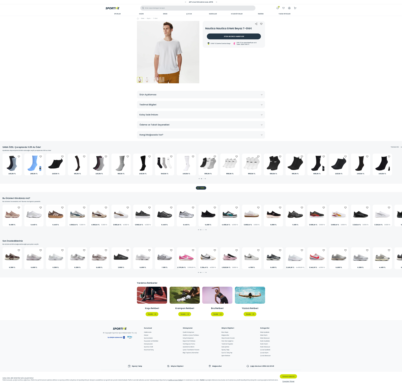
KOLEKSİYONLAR (237, 14)
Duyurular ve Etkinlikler (151, 341)
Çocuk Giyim (264, 353)
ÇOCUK (189, 14)
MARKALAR (213, 14)
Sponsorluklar (148, 338)
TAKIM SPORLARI (285, 14)
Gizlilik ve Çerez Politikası (191, 335)
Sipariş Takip (225, 350)
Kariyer (146, 335)
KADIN (141, 14)
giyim (149, 18)
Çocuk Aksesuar (265, 355)
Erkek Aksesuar (265, 338)
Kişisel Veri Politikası (189, 341)
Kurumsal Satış (149, 350)
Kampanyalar (148, 344)
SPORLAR (117, 14)
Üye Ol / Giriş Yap (227, 353)
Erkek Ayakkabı (264, 332)
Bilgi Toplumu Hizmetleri (190, 353)
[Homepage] (112, 8)
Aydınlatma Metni (188, 347)
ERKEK (165, 14)
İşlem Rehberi (226, 355)
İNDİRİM (260, 14)
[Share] (256, 24)
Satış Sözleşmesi (188, 338)
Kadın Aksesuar (265, 347)
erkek (142, 18)
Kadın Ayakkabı (265, 341)
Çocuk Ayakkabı (265, 350)
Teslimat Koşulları (227, 344)
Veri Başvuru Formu (189, 344)
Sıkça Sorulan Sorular (228, 338)
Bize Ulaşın (225, 332)
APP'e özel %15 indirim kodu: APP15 (201, 2)
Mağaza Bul (225, 335)
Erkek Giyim (263, 335)
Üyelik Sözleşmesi (188, 332)
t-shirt (155, 18)
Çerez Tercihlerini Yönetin (191, 350)
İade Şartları (225, 347)
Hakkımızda (147, 332)
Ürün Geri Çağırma (227, 341)
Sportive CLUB (148, 347)
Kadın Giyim (264, 344)
